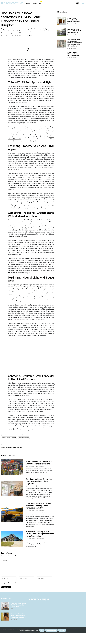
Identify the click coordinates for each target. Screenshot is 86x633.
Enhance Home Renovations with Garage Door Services (73, 19)
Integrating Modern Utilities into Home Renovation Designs (73, 53)
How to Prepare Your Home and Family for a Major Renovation (74, 30)
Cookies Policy (35, 630)
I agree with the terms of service (11, 583)
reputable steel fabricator (31, 434)
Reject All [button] (62, 630)
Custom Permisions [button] (51, 630)
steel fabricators (18, 434)
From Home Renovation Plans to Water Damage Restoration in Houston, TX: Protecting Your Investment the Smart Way (19, 615)
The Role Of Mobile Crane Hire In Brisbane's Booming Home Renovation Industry (39, 505)
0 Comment (32, 35)
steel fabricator (6, 434)
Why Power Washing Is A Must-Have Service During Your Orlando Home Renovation (40, 533)
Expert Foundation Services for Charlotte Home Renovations (39, 462)
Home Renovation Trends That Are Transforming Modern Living (18, 604)
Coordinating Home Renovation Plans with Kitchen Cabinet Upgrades (39, 481)
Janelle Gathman (6, 35)
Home (28, 3)
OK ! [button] (42, 630)
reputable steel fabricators (9, 437)
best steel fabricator (24, 437)
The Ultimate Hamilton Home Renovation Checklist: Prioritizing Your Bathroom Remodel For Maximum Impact (74, 43)
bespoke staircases (33, 194)
